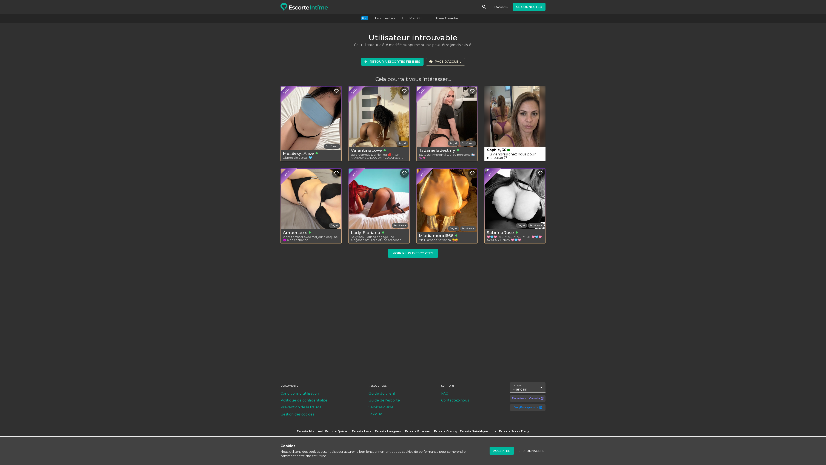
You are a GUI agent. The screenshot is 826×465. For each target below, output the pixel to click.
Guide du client (381, 393)
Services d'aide (380, 407)
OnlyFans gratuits (526, 407)
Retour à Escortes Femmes (395, 62)
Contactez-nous (455, 400)
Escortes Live (385, 18)
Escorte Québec (337, 431)
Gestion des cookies (297, 414)
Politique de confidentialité (303, 400)
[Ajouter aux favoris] (336, 91)
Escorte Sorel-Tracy (514, 431)
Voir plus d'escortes (413, 253)
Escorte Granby (445, 431)
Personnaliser (531, 451)
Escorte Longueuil (388, 431)
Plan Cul (415, 18)
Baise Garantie (447, 18)
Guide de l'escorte (384, 400)
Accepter (501, 451)
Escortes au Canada (526, 398)
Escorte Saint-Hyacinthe (478, 431)
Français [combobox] (520, 389)
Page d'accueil (448, 62)
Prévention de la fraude (301, 407)
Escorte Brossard (418, 431)
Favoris (501, 7)
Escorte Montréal (310, 431)
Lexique (375, 414)
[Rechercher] (484, 7)
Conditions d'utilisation (299, 393)
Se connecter (529, 7)
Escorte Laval (362, 431)
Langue (518, 384)
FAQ (444, 393)
